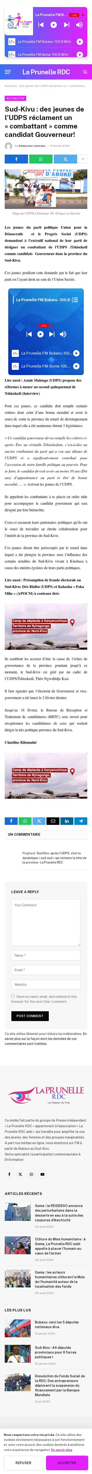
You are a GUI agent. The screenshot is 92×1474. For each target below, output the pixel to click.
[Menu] (8, 72)
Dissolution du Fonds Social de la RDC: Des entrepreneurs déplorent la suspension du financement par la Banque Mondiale (60, 1385)
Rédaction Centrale (32, 146)
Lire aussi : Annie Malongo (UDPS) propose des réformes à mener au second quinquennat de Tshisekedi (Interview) (43, 386)
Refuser (23, 1463)
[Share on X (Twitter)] (65, 159)
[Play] (54, 24)
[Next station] (41, 24)
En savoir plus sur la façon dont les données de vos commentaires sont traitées (46, 1039)
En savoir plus (61, 1450)
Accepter (67, 1463)
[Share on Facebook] (16, 159)
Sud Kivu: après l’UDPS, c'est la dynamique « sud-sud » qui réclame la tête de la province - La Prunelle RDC (54, 857)
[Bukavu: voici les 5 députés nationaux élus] (18, 1328)
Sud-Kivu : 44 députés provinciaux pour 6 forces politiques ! (55, 1352)
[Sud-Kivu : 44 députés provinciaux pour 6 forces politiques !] (18, 1354)
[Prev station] (67, 24)
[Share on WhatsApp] (41, 159)
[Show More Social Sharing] (82, 159)
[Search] (84, 72)
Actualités (15, 98)
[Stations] (75, 300)
